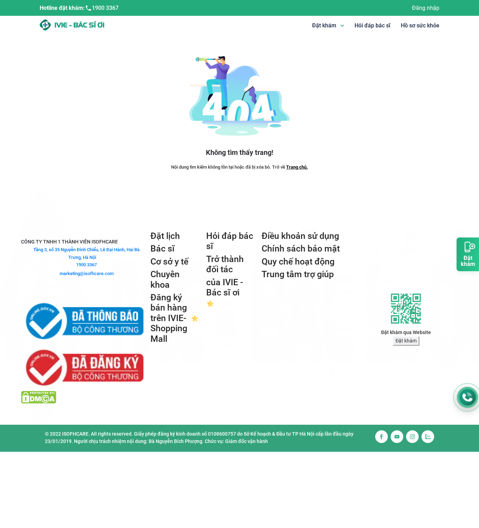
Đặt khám (406, 341)
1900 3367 (105, 8)
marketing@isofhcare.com (87, 273)
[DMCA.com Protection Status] (38, 397)
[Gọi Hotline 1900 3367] (467, 397)
